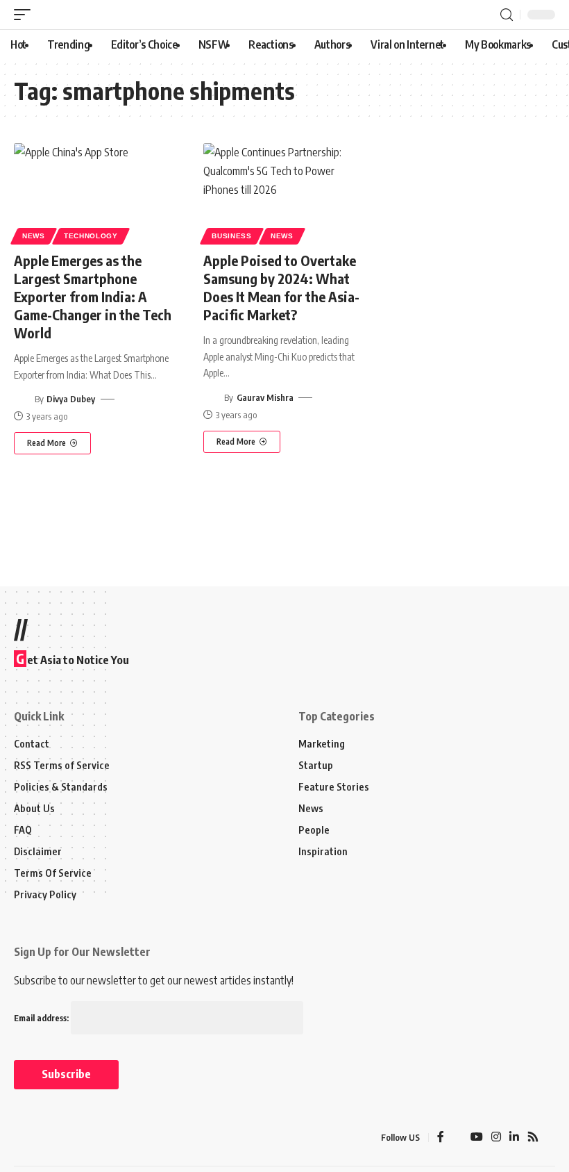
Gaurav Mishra (265, 397)
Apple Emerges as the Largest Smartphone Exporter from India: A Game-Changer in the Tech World (92, 296)
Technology (91, 236)
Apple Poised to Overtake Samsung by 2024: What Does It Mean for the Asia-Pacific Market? (281, 287)
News (33, 236)
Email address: (42, 1018)
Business (232, 236)
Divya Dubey (70, 398)
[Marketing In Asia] (44, 1138)
